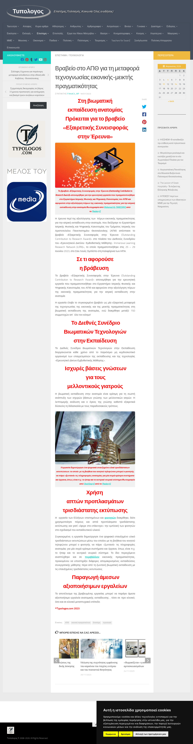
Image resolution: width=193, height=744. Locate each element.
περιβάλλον (92, 557)
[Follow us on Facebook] (22, 59)
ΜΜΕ (9, 40)
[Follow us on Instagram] (45, 59)
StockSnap (88, 484)
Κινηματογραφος (122, 33)
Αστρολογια (113, 26)
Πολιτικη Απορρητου (161, 40)
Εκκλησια (11, 33)
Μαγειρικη (173, 33)
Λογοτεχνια (155, 33)
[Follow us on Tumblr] (31, 59)
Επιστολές (58, 33)
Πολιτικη (67, 40)
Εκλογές (26, 33)
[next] (148, 660)
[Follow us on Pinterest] (27, 59)
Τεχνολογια (76, 55)
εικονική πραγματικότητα (80, 623)
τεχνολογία (107, 623)
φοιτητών (110, 517)
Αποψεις (27, 26)
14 (176, 84)
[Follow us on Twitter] (36, 59)
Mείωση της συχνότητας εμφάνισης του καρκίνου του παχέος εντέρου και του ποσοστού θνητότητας (99, 666)
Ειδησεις (171, 26)
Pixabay (95, 211)
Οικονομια (38, 40)
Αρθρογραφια (94, 26)
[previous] (56, 660)
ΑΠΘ (67, 623)
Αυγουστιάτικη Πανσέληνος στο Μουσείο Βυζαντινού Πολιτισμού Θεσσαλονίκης (172, 173)
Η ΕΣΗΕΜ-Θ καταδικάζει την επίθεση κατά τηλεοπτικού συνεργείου (171, 143)
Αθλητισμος (58, 26)
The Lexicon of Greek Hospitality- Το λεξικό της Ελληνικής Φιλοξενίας (169, 186)
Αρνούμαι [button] (125, 734)
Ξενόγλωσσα (140, 40)
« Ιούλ (171, 101)
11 (164, 84)
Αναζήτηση (38, 105)
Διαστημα (156, 26)
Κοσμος (140, 33)
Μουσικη (22, 40)
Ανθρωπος (75, 26)
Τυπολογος (28, 11)
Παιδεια (53, 40)
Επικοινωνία (13, 47)
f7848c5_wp (73, 94)
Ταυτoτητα (12, 26)
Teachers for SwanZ (120, 40)
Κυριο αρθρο (41, 26)
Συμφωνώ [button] (111, 734)
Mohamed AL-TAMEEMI (114, 207)
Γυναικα (141, 26)
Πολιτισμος (83, 40)
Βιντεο (128, 26)
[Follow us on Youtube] (40, 59)
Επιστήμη (96, 623)
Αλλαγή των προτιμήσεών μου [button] (150, 734)
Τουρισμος (100, 40)
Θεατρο (104, 33)
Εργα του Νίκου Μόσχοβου (80, 33)
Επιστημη (42, 33)
